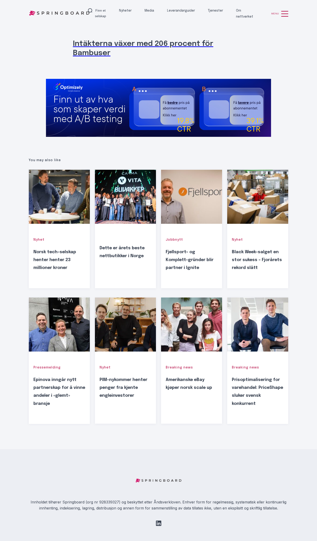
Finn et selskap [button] (100, 13)
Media (149, 10)
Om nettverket (244, 13)
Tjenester (215, 10)
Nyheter (125, 10)
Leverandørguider (181, 10)
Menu (275, 13)
